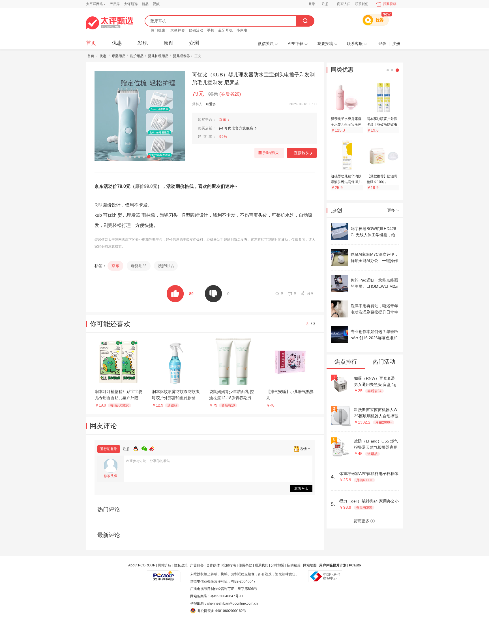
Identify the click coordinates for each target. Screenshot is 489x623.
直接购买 (302, 153)
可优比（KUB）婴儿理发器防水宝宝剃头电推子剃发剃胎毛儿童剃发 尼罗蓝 (253, 78)
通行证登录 (108, 449)
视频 (156, 4)
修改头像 (110, 476)
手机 (211, 30)
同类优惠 (342, 69)
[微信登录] (145, 448)
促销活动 (196, 30)
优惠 (117, 43)
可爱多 (211, 104)
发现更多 (361, 521)
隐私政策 (181, 565)
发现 (143, 43)
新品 (145, 4)
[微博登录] (153, 448)
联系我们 (261, 565)
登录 (311, 4)
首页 (91, 43)
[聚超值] (109, 22)
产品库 (115, 4)
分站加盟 (277, 565)
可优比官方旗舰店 (239, 128)
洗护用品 (136, 56)
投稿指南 (229, 565)
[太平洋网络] (164, 574)
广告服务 (197, 565)
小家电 (242, 30)
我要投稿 (389, 4)
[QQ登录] (137, 448)
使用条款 (245, 565)
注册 (325, 4)
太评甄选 (131, 4)
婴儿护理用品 (158, 56)
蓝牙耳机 (225, 30)
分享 (310, 293)
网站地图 (310, 565)
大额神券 (177, 30)
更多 (393, 210)
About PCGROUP (141, 565)
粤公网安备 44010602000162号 (221, 611)
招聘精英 (294, 565)
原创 (168, 43)
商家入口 (344, 4)
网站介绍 (164, 565)
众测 (194, 43)
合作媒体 (213, 565)
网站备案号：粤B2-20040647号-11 (217, 596)
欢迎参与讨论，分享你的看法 (148, 461)
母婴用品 (118, 56)
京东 (222, 120)
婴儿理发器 (181, 56)
